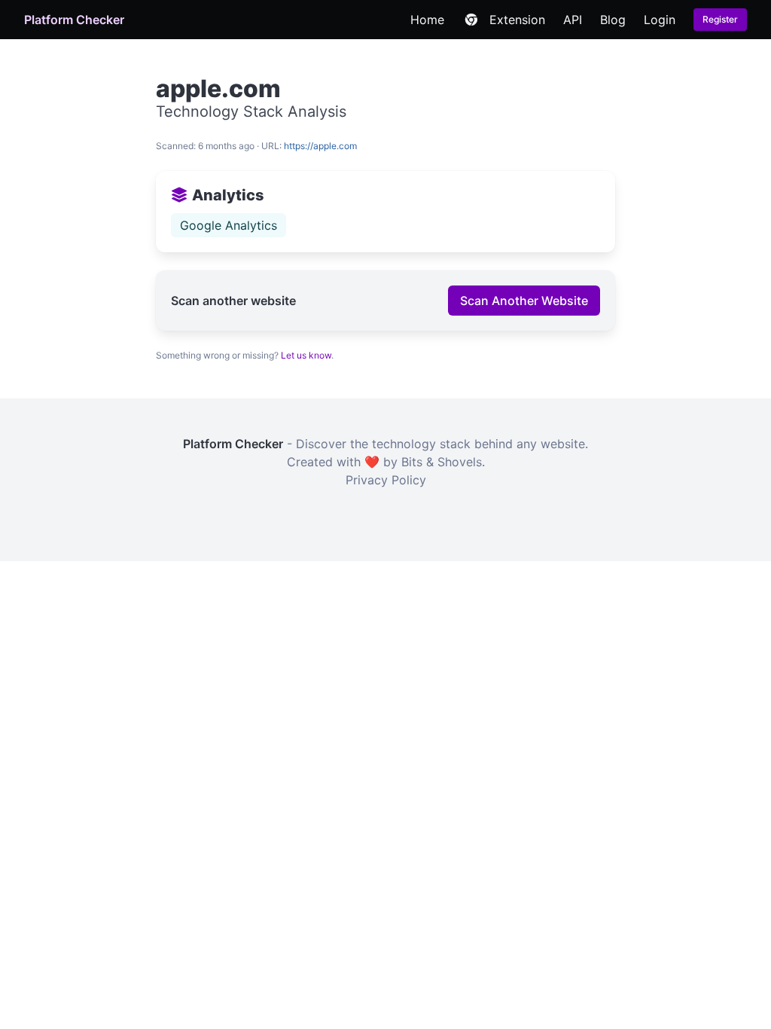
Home (427, 19)
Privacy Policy (386, 479)
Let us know (306, 355)
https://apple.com (320, 145)
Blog (613, 19)
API (572, 19)
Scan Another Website (524, 300)
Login (659, 19)
